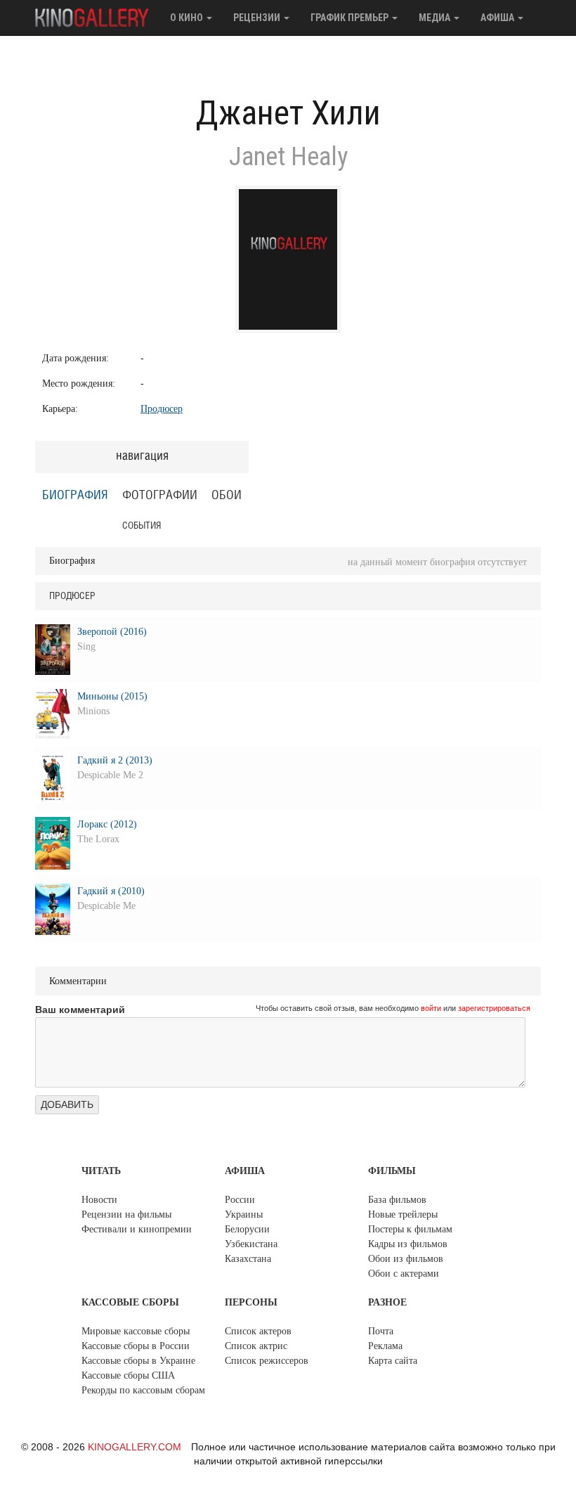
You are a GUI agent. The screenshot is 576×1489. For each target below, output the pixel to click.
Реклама (385, 1346)
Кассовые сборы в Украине (138, 1360)
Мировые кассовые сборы (135, 1331)
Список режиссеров (266, 1360)
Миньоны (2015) (112, 696)
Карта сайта (392, 1360)
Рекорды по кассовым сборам (143, 1390)
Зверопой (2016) (112, 631)
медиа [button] (435, 17)
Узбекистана (251, 1244)
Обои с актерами (403, 1273)
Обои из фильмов (405, 1258)
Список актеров (258, 1331)
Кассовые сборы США (128, 1375)
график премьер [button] (350, 17)
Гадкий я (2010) (111, 891)
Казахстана (248, 1258)
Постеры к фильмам (410, 1229)
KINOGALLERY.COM (134, 1446)
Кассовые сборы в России (135, 1346)
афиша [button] (498, 17)
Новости (99, 1199)
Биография (75, 495)
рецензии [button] (257, 17)
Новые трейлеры (403, 1214)
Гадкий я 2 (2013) (114, 760)
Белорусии (247, 1229)
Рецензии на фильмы (126, 1214)
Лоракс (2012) (107, 824)
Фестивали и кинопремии (136, 1229)
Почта (380, 1331)
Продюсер (161, 409)
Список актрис (256, 1346)
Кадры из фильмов (407, 1244)
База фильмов (397, 1199)
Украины (244, 1214)
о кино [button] (187, 17)
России (240, 1199)
